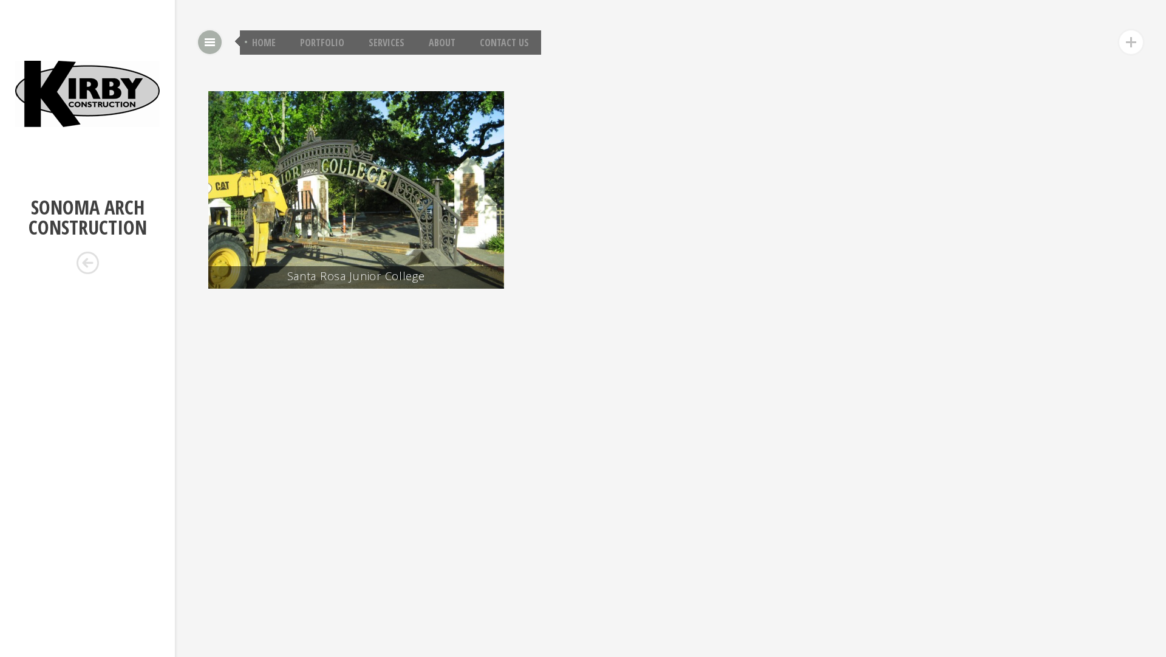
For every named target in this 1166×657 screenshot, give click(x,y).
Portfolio (322, 42)
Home (264, 42)
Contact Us (504, 42)
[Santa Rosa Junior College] (494, 116)
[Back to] (88, 263)
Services (386, 42)
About (442, 42)
